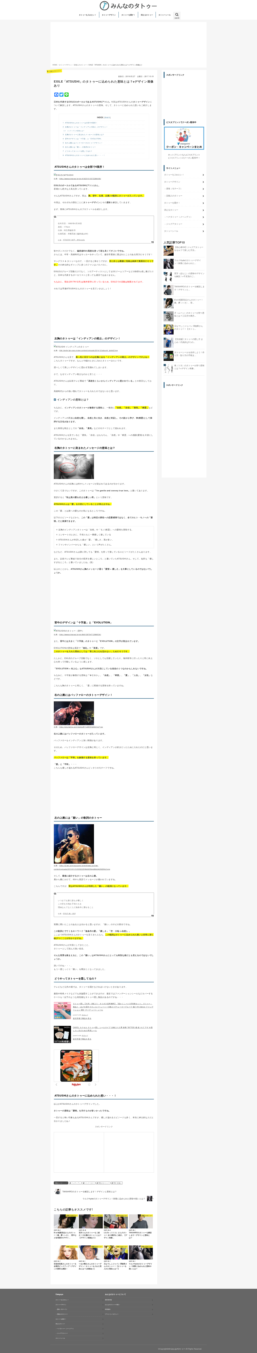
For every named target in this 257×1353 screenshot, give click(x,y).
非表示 (107, 117)
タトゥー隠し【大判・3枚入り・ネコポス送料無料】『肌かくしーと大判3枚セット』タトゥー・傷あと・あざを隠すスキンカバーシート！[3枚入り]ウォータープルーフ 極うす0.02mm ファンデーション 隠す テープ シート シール (113, 1006)
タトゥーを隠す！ (128, 15)
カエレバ (85, 1015)
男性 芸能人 (117, 1183)
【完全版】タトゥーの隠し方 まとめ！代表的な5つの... (188, 340)
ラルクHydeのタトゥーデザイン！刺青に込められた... (187, 262)
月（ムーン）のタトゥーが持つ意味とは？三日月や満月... (189, 314)
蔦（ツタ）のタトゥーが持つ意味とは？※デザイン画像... (189, 367)
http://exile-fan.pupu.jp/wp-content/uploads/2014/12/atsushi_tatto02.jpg (88, 350)
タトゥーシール (164, 15)
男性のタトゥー (103, 1183)
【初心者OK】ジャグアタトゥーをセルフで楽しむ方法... (188, 248)
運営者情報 (108, 1300)
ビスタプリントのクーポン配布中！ (184, 157)
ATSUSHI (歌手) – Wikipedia (74, 240)
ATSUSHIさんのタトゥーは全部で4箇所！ (80, 122)
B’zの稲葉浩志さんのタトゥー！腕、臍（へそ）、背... (188, 301)
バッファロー (89, 1183)
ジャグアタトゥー (174, 223)
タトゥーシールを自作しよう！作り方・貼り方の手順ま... (189, 354)
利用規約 (107, 1309)
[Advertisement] (128, 43)
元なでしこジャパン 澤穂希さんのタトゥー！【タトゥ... (188, 327)
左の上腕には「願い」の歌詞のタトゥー (79, 147)
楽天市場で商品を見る (82, 1018)
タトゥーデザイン (109, 15)
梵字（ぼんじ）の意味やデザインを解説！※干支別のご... (189, 275)
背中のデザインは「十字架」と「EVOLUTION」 (83, 138)
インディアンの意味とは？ (74, 131)
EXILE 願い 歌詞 (69, 913)
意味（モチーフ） (174, 188)
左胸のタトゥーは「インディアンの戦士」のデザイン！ (85, 127)
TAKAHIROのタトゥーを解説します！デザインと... (189, 288)
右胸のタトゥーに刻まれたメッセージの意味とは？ (83, 134)
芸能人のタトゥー (61, 1183)
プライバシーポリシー (111, 1314)
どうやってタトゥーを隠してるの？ (77, 151)
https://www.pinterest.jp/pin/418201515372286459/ (80, 179)
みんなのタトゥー (178, 1349)
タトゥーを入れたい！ (87, 15)
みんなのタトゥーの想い (112, 1305)
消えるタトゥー (147, 15)
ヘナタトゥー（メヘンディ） (179, 216)
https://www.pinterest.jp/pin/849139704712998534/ (80, 634)
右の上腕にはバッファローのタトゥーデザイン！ (83, 143)
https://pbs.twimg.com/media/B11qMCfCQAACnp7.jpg (81, 727)
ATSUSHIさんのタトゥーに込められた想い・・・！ (84, 155)
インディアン (76, 1183)
